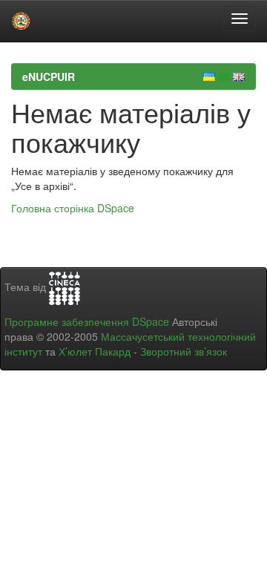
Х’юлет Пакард (95, 351)
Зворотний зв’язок (183, 351)
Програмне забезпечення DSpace (86, 321)
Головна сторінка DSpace (72, 207)
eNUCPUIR (48, 76)
